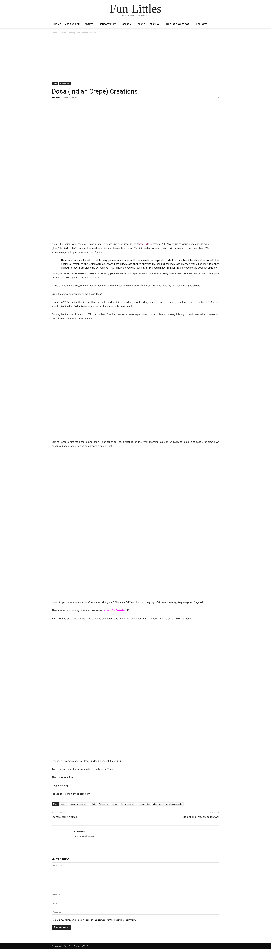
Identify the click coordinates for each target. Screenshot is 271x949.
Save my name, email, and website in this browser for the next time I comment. (95, 919)
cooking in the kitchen (79, 804)
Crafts (89, 24)
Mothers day (144, 804)
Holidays (201, 24)
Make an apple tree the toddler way (201, 816)
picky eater (157, 804)
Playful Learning (149, 24)
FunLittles (56, 97)
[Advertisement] (135, 59)
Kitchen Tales (65, 84)
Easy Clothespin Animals (64, 816)
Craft (93, 804)
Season (126, 24)
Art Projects (72, 24)
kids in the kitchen (128, 804)
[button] (215, 24)
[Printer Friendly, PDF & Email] (214, 244)
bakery (63, 804)
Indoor (115, 804)
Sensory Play (108, 24)
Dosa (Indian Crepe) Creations (95, 91)
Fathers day (104, 804)
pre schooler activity (174, 804)
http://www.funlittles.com (84, 836)
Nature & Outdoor (177, 24)
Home (57, 24)
